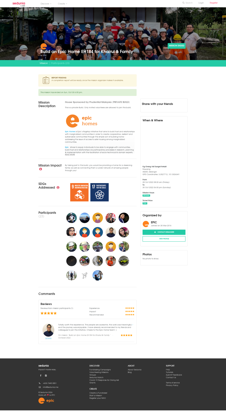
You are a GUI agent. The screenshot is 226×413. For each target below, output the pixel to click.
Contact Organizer (165, 232)
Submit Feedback (174, 375)
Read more (70, 155)
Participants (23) (60, 63)
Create (61, 4)
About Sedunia (134, 370)
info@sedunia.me (50, 387)
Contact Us (171, 378)
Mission (44, 63)
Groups (92, 375)
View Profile (164, 239)
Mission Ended (176, 46)
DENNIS (48, 338)
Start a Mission (95, 396)
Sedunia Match (96, 378)
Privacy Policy (172, 385)
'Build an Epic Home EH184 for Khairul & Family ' (89, 335)
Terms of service (173, 383)
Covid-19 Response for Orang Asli (104, 380)
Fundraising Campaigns (100, 370)
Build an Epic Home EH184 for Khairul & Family (86, 52)
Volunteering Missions (98, 372)
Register (215, 3)
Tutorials (169, 372)
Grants (92, 383)
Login (201, 3)
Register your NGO (97, 398)
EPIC (45, 55)
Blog (130, 372)
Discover (45, 4)
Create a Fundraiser (98, 393)
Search (189, 3)
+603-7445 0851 (50, 383)
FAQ (168, 370)
